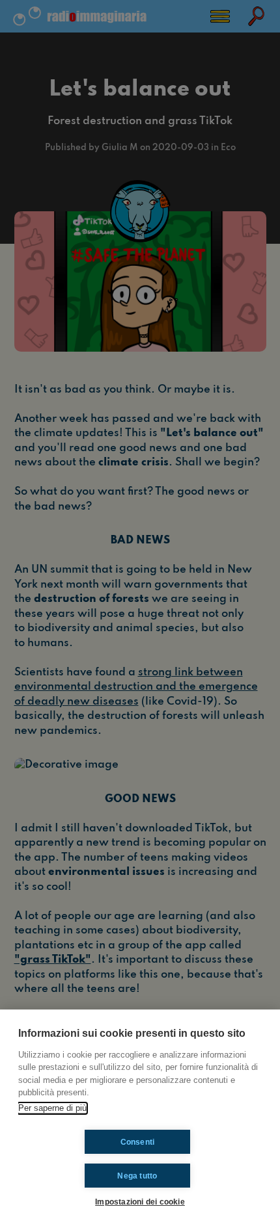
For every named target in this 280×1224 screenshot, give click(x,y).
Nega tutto (137, 1175)
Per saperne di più (52, 1108)
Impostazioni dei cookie (140, 1201)
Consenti (137, 1142)
